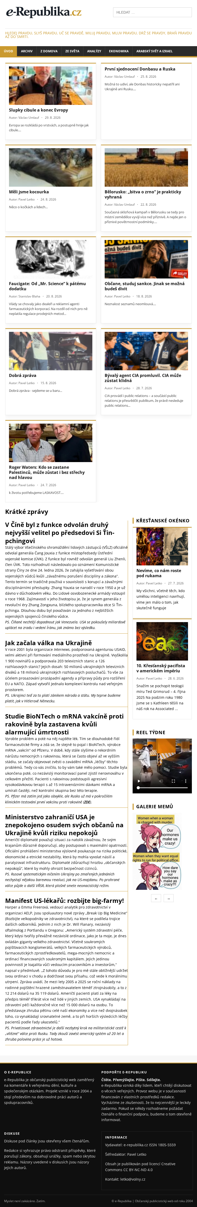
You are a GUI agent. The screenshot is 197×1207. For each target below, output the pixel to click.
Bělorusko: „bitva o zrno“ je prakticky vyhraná (143, 194)
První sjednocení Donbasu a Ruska (140, 69)
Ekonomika (119, 51)
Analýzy (94, 51)
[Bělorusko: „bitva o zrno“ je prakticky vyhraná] (146, 167)
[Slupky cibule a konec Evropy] (50, 85)
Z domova (49, 51)
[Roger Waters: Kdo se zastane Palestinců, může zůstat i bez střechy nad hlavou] (50, 443)
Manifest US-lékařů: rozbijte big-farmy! (64, 900)
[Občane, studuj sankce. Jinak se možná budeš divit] (146, 259)
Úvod (8, 51)
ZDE (87, 802)
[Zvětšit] (187, 819)
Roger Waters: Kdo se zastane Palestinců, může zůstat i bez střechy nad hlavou (47, 472)
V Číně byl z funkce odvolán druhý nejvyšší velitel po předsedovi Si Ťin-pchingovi (59, 532)
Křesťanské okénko (162, 520)
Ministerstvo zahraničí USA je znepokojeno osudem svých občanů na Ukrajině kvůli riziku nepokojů (64, 825)
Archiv (27, 51)
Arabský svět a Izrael (154, 51)
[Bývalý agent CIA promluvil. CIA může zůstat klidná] (146, 351)
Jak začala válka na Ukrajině (48, 643)
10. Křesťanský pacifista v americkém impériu (160, 668)
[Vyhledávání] (152, 11)
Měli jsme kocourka (29, 191)
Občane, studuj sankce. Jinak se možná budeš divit (145, 286)
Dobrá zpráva (22, 375)
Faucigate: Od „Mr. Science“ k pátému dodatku (47, 286)
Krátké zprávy (26, 511)
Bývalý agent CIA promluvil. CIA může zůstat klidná (143, 378)
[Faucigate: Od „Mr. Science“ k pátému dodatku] (50, 259)
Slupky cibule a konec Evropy (38, 110)
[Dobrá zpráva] (50, 351)
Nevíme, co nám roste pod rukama (158, 573)
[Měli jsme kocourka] (50, 167)
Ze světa (72, 51)
